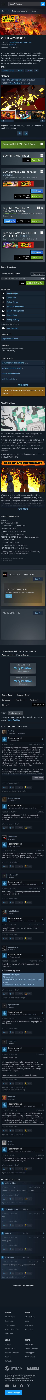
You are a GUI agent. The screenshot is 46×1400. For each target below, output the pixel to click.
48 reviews (21, 733)
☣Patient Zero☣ (14, 798)
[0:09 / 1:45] (23, 97)
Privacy (8, 1344)
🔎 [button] (42, 463)
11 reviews (11, 1099)
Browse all (38, 274)
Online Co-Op (8, 70)
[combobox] (24, 4)
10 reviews (11, 950)
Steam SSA (9, 1321)
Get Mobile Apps (13, 1392)
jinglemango (13, 1041)
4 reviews (11, 877)
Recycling (29, 1329)
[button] (5, 11)
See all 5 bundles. (8, 267)
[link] (22, 196)
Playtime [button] (33, 700)
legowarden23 (13, 1005)
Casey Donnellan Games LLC (20, 42)
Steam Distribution (12, 1329)
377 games (11, 733)
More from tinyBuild (21, 574)
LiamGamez (12, 836)
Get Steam (29, 1344)
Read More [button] (38, 778)
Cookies (8, 1357)
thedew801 (12, 1097)
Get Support (30, 1353)
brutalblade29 (13, 911)
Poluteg (11, 731)
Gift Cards (9, 1334)
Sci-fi (20, 70)
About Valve (30, 1317)
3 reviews (11, 1007)
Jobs (27, 1321)
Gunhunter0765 (14, 947)
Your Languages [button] (14, 713)
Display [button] (5, 705)
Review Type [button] (7, 695)
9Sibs (10, 1141)
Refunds (8, 1361)
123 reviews (11, 801)
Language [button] (6, 700)
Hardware (29, 1325)
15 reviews (11, 839)
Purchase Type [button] (23, 695)
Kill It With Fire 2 (23, 214)
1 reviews (11, 913)
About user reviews (8, 655)
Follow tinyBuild (16, 589)
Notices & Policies (12, 1353)
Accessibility (10, 1348)
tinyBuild (12, 45)
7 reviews (11, 1043)
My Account (30, 1357)
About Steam (10, 1317)
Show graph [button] (37, 705)
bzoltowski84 (13, 875)
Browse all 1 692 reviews (23, 1286)
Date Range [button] (19, 700)
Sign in (4, 125)
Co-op (29, 70)
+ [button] (36, 70)
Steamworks (10, 1325)
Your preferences (23, 655)
